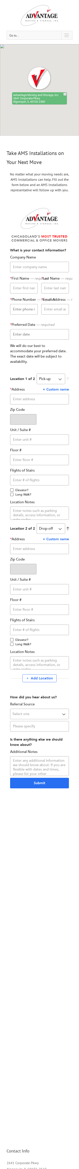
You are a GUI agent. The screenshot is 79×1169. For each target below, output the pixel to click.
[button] (39, 78)
